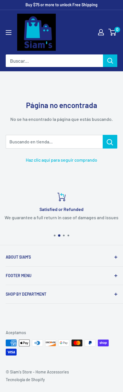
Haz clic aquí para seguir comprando (61, 160)
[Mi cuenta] (101, 32)
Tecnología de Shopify (25, 379)
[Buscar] (110, 60)
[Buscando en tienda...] (110, 142)
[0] (112, 32)
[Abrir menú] (8, 32)
